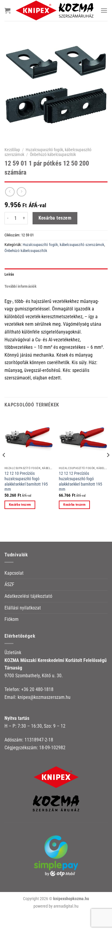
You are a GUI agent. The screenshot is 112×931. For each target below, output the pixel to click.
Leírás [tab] (9, 274)
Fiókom (11, 619)
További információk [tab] (20, 286)
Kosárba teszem (55, 218)
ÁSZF (9, 584)
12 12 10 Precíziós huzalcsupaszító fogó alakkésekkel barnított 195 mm (26, 481)
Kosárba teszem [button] (20, 505)
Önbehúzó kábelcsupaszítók (53, 154)
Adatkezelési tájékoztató (28, 596)
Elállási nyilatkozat (22, 608)
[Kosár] (7, 10)
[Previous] (4, 467)
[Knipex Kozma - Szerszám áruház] (55, 10)
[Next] (108, 467)
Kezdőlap (12, 149)
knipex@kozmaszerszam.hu (44, 697)
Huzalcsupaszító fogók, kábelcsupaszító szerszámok (63, 244)
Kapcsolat (14, 573)
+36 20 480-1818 (37, 689)
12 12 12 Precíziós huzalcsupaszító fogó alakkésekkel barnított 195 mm (80, 481)
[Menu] (104, 10)
